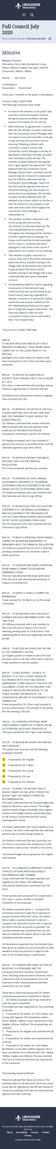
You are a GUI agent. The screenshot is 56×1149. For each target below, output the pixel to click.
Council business (17, 39)
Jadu (39, 1140)
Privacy (28, 1135)
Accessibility (22, 1132)
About (10, 1132)
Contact (35, 1132)
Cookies (45, 1132)
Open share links (50, 38)
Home (5, 39)
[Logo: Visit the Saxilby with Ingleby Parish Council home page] (28, 6)
